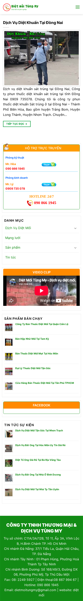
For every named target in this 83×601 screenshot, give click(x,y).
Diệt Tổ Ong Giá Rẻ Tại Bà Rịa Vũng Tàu (38, 459)
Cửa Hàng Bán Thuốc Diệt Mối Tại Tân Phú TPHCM (44, 382)
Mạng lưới (12, 238)
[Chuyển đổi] (75, 228)
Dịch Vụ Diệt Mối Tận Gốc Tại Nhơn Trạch (39, 430)
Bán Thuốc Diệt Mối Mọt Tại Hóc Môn (36, 353)
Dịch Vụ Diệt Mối (18, 228)
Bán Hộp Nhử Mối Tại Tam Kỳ (32, 338)
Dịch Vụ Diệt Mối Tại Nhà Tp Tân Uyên (37, 489)
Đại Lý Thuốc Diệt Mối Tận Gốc (33, 368)
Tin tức (10, 257)
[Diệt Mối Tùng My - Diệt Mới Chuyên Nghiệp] (20, 7)
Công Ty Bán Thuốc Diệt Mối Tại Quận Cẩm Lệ (41, 324)
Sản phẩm (12, 247)
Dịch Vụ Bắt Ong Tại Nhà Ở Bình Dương (38, 474)
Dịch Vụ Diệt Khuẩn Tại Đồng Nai (33, 22)
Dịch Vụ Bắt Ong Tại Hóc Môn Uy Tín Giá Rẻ (40, 445)
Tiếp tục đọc (16, 123)
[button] (77, 7)
